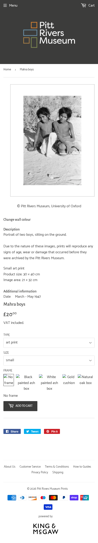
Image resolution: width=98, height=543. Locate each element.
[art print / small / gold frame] (69, 383)
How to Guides (82, 466)
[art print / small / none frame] (8, 383)
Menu (13, 6)
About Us (9, 466)
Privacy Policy (39, 472)
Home (7, 69)
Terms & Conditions (57, 466)
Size (6, 353)
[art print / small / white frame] (49, 383)
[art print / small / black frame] (26, 383)
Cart (91, 6)
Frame (7, 371)
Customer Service (30, 466)
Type (6, 335)
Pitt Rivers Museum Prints (52, 489)
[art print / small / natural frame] (85, 383)
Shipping (57, 472)
